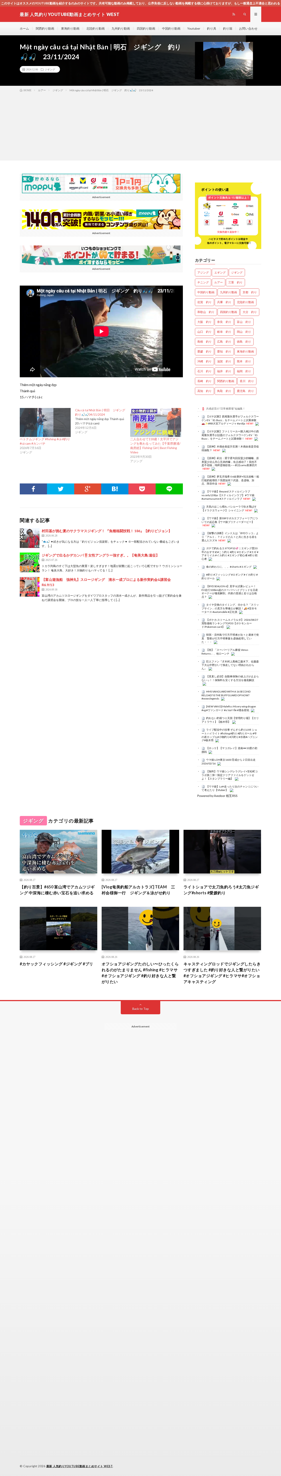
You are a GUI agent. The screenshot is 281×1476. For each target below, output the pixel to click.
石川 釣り (204, 371)
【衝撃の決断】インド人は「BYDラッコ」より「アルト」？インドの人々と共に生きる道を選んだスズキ (230, 536)
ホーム (24, 28)
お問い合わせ (248, 28)
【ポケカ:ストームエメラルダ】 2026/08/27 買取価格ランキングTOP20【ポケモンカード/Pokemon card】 (230, 623)
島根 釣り (204, 341)
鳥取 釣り (224, 391)
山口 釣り (204, 331)
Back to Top (140, 1009)
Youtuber (193, 28)
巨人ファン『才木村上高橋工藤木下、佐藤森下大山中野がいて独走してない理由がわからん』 (230, 665)
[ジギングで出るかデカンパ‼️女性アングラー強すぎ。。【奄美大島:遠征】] (30, 562)
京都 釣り (250, 292)
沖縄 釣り (204, 361)
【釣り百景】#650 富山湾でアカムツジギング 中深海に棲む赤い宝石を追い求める (57, 889)
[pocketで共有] (142, 488)
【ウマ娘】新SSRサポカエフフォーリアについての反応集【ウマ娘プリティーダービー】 (230, 520)
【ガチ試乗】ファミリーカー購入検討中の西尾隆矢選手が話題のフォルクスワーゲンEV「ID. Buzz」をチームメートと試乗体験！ (230, 435)
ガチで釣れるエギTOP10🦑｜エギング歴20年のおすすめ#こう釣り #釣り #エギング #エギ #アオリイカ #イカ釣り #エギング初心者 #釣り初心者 (230, 553)
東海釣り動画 (70, 28)
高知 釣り (204, 391)
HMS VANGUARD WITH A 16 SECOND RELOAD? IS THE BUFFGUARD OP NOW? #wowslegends (226, 695)
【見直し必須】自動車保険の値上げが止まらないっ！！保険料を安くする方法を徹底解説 (230, 678)
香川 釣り (247, 381)
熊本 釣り (244, 361)
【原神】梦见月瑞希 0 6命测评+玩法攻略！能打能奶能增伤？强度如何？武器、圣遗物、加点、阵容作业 (230, 480)
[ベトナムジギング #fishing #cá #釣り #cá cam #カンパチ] (45, 422)
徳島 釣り (244, 341)
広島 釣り (224, 341)
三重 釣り (235, 282)
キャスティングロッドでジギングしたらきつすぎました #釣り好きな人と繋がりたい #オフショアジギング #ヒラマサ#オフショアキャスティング (222, 972)
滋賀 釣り (224, 361)
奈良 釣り (224, 322)
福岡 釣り (244, 371)
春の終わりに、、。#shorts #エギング (229, 566)
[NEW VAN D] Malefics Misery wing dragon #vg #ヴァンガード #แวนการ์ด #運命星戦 (229, 708)
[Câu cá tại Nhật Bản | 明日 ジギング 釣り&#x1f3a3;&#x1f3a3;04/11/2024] (102, 421)
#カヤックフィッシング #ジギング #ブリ (56, 963)
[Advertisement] (140, 125)
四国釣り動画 (146, 28)
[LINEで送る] (169, 488)
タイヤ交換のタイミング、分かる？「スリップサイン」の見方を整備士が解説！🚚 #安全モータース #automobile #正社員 (230, 608)
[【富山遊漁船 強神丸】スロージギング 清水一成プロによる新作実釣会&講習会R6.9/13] (30, 587)
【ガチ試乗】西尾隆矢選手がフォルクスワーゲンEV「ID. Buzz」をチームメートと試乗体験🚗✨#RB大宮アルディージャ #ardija (230, 420)
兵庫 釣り (224, 302)
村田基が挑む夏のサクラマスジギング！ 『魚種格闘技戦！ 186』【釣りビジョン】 (107, 531)
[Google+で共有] (87, 488)
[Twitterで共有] (60, 488)
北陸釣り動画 (95, 28)
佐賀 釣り (204, 302)
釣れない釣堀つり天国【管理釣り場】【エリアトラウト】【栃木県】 (230, 719)
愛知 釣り (224, 351)
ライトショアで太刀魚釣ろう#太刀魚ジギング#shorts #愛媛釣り (221, 889)
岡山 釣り (244, 331)
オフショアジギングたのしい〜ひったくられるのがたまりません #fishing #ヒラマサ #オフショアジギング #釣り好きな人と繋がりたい (140, 972)
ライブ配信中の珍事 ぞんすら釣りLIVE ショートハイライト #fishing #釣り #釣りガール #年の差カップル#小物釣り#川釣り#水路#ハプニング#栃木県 (230, 735)
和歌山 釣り (205, 312)
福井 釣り (224, 371)
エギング (220, 272)
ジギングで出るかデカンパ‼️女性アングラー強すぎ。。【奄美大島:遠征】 (100, 555)
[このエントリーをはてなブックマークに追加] (114, 488)
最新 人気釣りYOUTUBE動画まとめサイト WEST (79, 1466)
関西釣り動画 (45, 28)
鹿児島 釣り (245, 391)
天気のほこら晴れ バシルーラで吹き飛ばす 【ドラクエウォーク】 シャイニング (229, 508)
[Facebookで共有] (33, 488)
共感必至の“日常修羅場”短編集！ (225, 408)
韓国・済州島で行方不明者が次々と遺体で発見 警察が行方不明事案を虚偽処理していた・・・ (230, 638)
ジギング (50, 69)
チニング (203, 282)
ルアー (218, 282)
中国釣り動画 (171, 28)
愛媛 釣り (204, 351)
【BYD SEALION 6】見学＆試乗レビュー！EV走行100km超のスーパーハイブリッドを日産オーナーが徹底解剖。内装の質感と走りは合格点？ (230, 591)
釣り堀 (227, 28)
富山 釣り (244, 322)
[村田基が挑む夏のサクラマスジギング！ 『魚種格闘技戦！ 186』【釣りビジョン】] (30, 538)
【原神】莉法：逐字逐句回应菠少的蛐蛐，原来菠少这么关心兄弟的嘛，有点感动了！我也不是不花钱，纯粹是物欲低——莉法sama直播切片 (230, 461)
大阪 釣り (204, 322)
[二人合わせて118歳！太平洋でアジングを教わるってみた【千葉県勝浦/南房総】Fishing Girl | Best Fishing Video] (155, 422)
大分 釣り (250, 312)
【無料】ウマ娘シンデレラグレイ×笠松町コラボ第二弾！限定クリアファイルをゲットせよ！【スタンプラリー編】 (230, 775)
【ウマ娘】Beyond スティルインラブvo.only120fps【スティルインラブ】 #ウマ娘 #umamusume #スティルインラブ (228, 495)
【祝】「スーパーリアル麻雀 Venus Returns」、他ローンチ (225, 651)
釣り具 (211, 28)
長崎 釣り (204, 381)
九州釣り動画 (121, 28)
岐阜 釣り (224, 331)
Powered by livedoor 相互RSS (217, 796)
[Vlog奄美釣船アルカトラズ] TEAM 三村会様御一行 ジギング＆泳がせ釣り (138, 889)
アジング (203, 272)
